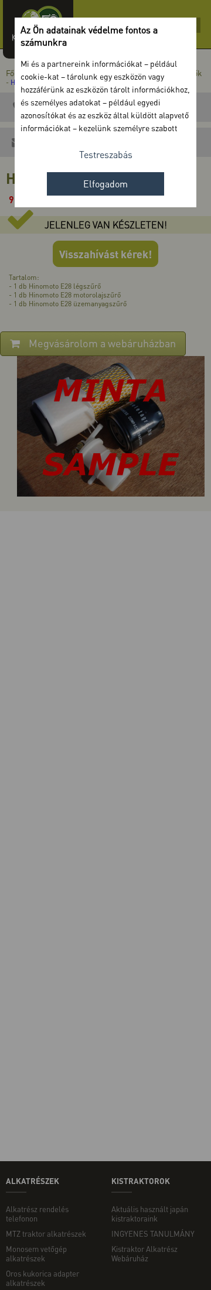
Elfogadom (105, 183)
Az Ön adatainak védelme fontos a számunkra (89, 35)
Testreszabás (105, 154)
